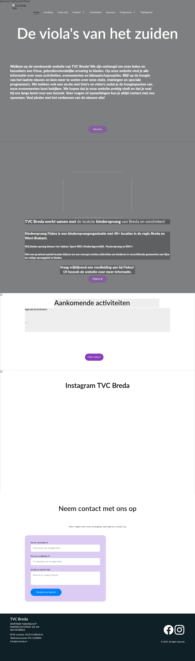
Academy (48, 12)
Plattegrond (146, 12)
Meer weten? (94, 357)
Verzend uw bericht (46, 592)
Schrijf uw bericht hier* (41, 570)
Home (36, 12)
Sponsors (110, 12)
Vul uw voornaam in (39, 543)
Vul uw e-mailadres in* (40, 556)
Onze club (63, 12)
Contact (76, 12)
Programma (125, 12)
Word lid (97, 129)
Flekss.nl (97, 279)
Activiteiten (95, 12)
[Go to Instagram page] (179, 630)
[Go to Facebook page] (168, 630)
